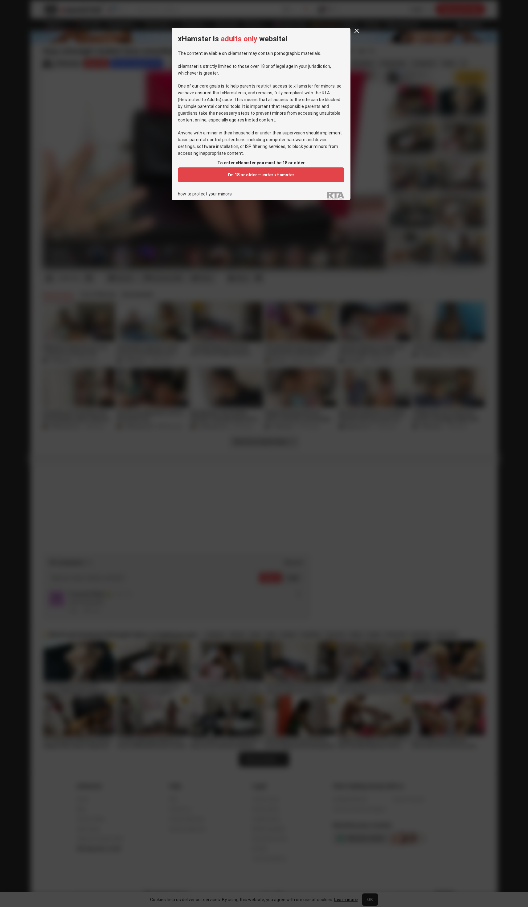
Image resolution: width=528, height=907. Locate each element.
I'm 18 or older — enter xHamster (261, 174)
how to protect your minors (205, 194)
